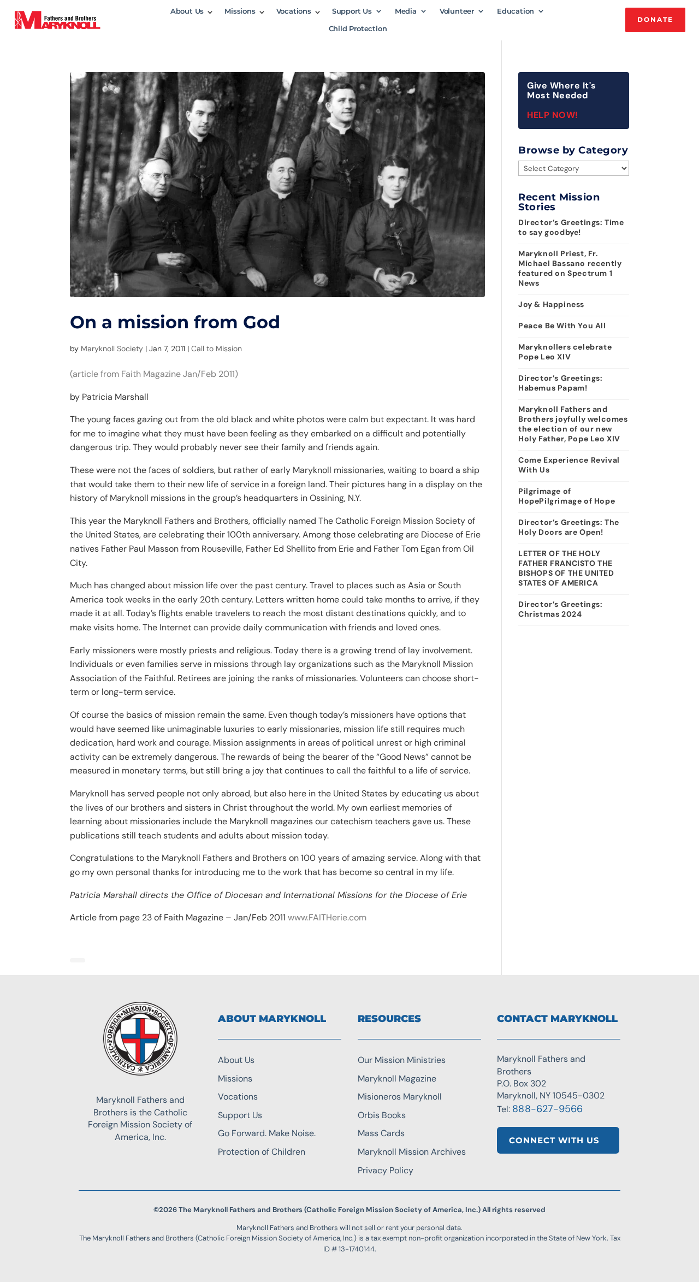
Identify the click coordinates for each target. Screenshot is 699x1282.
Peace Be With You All (562, 325)
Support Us (352, 11)
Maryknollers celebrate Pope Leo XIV (565, 352)
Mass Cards (381, 1133)
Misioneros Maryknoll (400, 1096)
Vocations (293, 11)
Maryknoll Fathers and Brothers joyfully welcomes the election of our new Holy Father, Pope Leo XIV (573, 424)
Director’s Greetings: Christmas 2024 (560, 609)
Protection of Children (261, 1151)
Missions (239, 11)
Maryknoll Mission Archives (412, 1151)
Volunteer (457, 11)
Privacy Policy (385, 1170)
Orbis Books (382, 1115)
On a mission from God (175, 322)
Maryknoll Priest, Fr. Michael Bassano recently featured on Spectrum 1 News (569, 268)
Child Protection (358, 29)
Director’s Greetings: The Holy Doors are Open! (568, 527)
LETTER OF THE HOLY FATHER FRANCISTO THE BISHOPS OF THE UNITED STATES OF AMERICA (566, 568)
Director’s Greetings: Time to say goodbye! (571, 227)
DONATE (655, 19)
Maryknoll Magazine (397, 1078)
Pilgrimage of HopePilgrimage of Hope (566, 496)
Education (515, 11)
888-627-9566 (547, 1108)
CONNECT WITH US (554, 1140)
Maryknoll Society (112, 348)
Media (406, 11)
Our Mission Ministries (402, 1060)
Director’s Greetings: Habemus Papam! (560, 383)
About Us (187, 11)
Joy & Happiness (551, 304)
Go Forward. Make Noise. (267, 1133)
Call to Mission (216, 348)
